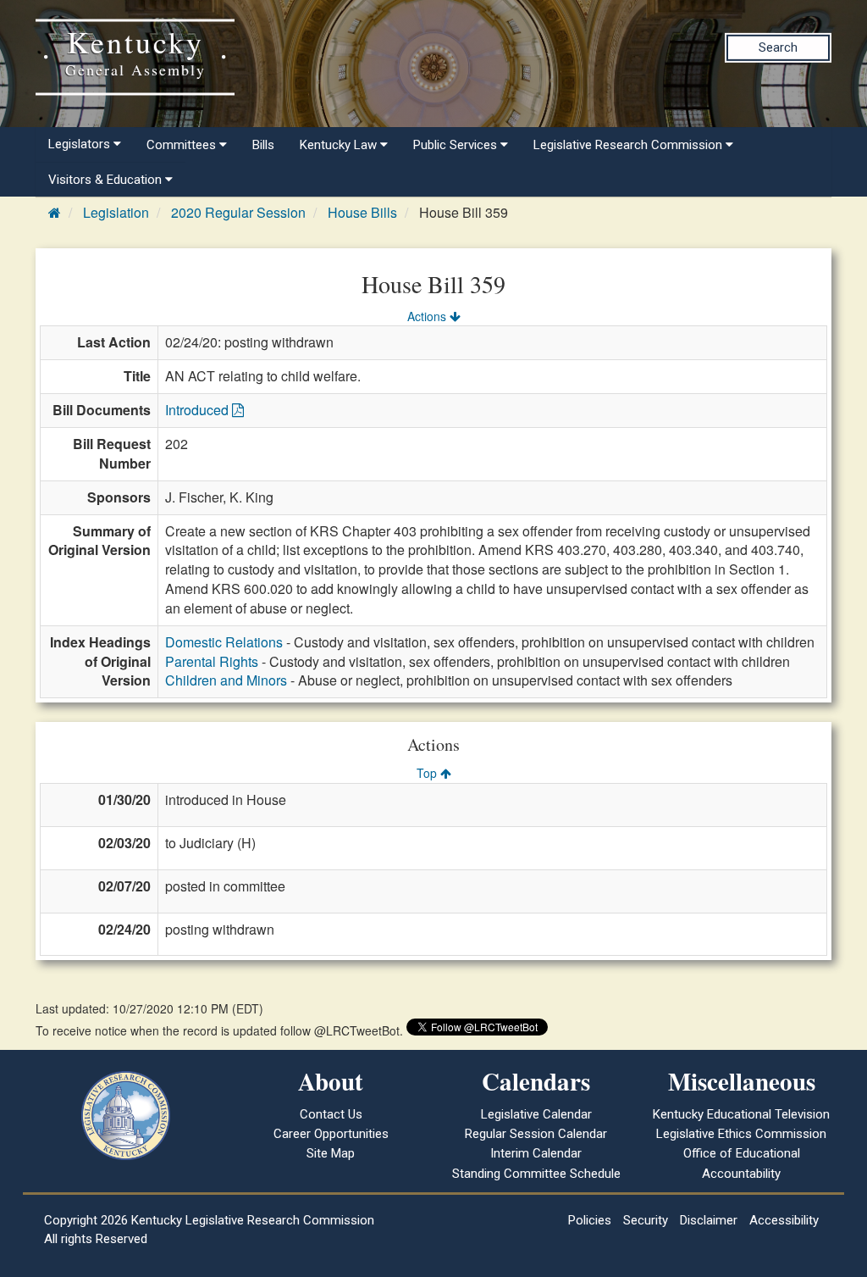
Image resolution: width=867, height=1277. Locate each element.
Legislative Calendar (536, 1114)
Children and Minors (226, 680)
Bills (263, 145)
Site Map (330, 1153)
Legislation (116, 212)
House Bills (362, 212)
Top (428, 772)
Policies (589, 1220)
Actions (428, 316)
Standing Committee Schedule (536, 1173)
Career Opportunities (331, 1133)
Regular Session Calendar (536, 1133)
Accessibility (784, 1220)
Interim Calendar (536, 1153)
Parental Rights (211, 661)
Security (645, 1220)
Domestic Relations (224, 642)
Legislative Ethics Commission (741, 1133)
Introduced (198, 409)
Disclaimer (708, 1220)
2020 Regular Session (238, 212)
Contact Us (331, 1114)
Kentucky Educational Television (741, 1114)
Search (778, 47)
